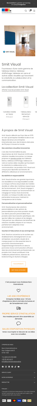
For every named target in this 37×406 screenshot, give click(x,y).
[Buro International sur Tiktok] (15, 367)
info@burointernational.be (11, 362)
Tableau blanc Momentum (26, 113)
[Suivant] (34, 4)
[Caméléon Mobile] (9, 101)
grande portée (16, 158)
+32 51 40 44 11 (7, 359)
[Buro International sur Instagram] (6, 367)
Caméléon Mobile (9, 112)
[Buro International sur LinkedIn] (9, 367)
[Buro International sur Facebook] (3, 367)
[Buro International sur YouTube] (19, 367)
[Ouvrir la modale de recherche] (26, 11)
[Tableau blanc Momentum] (26, 101)
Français (4, 389)
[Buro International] (7, 10)
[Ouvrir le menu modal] (34, 11)
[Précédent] (3, 4)
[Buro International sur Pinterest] (12, 367)
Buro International (17, 391)
